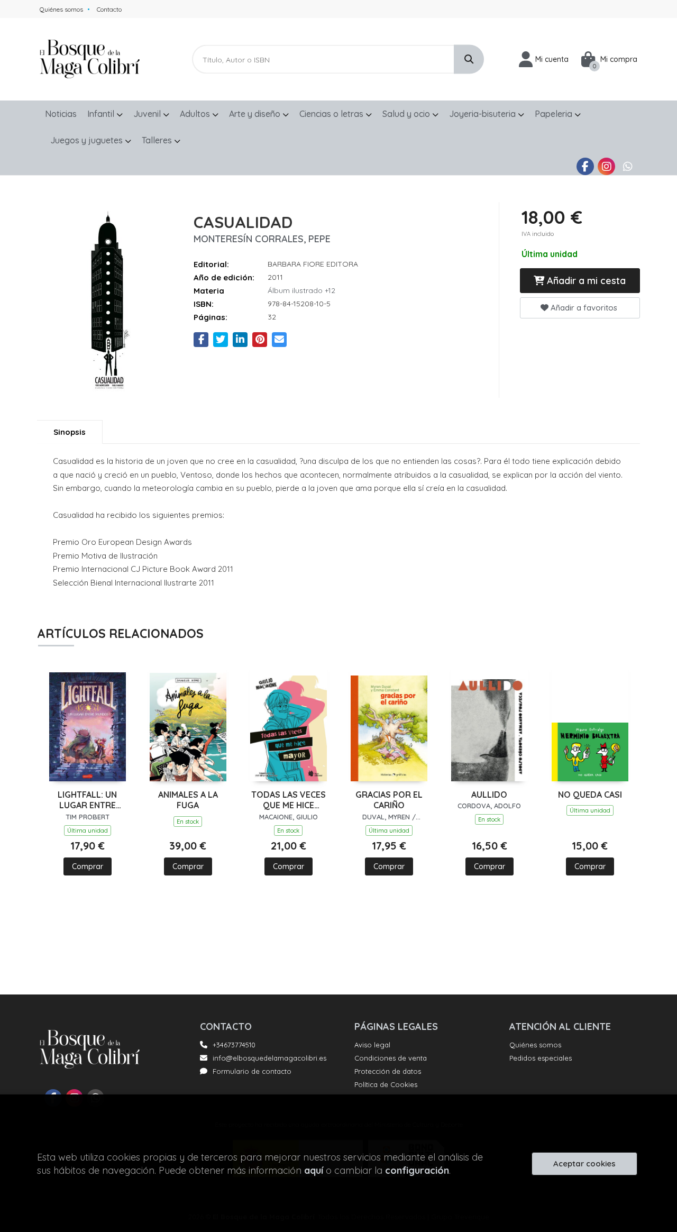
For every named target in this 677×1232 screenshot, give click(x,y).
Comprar (87, 866)
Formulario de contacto (252, 1071)
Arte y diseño (255, 113)
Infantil (101, 113)
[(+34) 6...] (627, 166)
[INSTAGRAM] (606, 166)
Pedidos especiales (540, 1058)
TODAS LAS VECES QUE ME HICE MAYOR (288, 800)
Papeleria (554, 113)
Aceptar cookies (584, 1163)
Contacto (109, 9)
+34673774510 (234, 1045)
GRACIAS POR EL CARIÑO (389, 800)
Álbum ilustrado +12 (301, 290)
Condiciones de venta (390, 1058)
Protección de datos (387, 1071)
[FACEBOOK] (585, 166)
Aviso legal (372, 1045)
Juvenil (148, 113)
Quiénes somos (61, 9)
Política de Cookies (385, 1084)
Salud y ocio (407, 113)
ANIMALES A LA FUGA (188, 800)
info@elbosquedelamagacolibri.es (269, 1058)
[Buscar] (469, 59)
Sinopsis (69, 432)
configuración (417, 1170)
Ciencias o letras (332, 113)
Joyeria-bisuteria (483, 113)
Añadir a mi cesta (585, 281)
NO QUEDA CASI (590, 794)
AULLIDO (489, 794)
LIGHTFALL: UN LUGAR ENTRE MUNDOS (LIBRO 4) (87, 800)
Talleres (158, 140)
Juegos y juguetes (87, 140)
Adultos (196, 113)
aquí (313, 1170)
